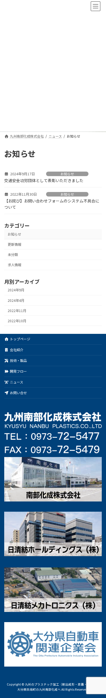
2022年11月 (17, 310)
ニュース (16, 381)
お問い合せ (18, 392)
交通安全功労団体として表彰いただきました (43, 180)
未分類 (13, 254)
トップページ (20, 338)
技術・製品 (18, 360)
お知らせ (67, 174)
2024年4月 (16, 300)
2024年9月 (16, 290)
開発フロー (18, 371)
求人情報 (14, 264)
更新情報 (14, 244)
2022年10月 (17, 320)
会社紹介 (16, 349)
